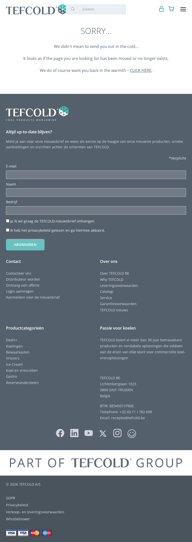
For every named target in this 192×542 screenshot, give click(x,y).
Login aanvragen (20, 291)
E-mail (12, 166)
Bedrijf (12, 201)
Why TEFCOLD (111, 279)
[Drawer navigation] (183, 9)
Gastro (11, 376)
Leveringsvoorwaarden (119, 285)
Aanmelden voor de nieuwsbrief (33, 297)
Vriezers (13, 358)
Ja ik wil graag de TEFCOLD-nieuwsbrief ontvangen (53, 221)
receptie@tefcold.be (128, 417)
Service (106, 297)
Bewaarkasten (18, 352)
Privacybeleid (17, 505)
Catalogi (107, 291)
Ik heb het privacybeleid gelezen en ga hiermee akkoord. (58, 230)
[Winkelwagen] (171, 9)
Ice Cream (14, 364)
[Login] (161, 9)
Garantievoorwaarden (118, 303)
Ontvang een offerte (23, 285)
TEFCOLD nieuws (114, 310)
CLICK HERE (141, 70)
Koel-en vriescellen (22, 370)
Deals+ (11, 340)
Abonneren (25, 244)
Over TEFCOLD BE (114, 273)
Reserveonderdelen (22, 382)
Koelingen (14, 346)
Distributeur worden (23, 279)
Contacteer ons (18, 273)
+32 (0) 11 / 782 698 (136, 411)
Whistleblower (18, 519)
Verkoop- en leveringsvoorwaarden (35, 512)
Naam (12, 184)
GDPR (10, 498)
